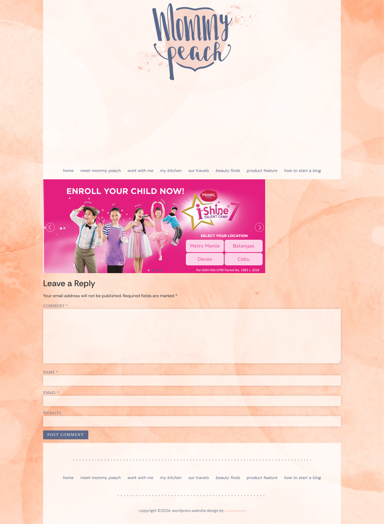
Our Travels (198, 170)
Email (51, 392)
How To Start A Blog (302, 170)
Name (50, 372)
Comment (55, 306)
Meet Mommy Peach (100, 170)
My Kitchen (171, 170)
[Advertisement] (192, 125)
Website (52, 413)
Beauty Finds (228, 170)
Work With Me (140, 170)
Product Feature (262, 170)
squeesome (234, 510)
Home (68, 170)
